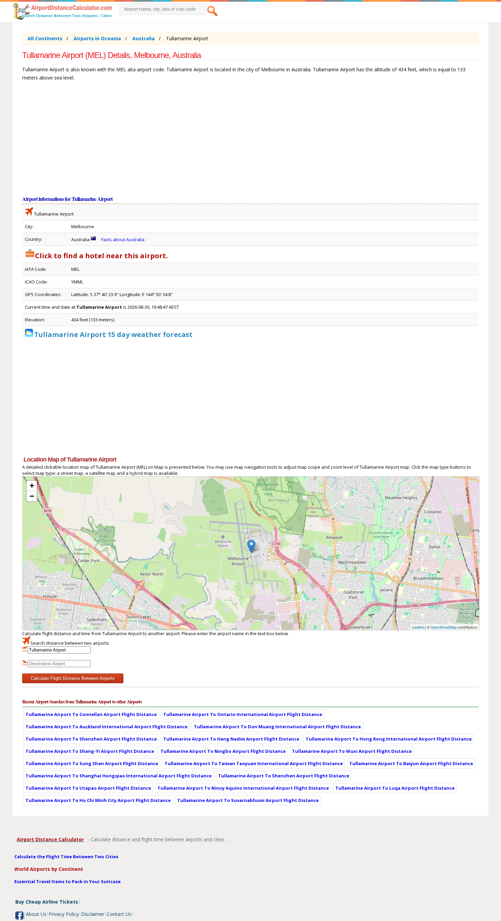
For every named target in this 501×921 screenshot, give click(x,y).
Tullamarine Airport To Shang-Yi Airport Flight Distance (90, 751)
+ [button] (32, 485)
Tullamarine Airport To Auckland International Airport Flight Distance (106, 726)
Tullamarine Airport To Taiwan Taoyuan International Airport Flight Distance (254, 763)
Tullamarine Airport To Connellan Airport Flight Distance (91, 714)
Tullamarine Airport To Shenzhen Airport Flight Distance (91, 739)
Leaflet (418, 627)
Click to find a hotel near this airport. (101, 255)
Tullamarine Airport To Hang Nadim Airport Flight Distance (231, 739)
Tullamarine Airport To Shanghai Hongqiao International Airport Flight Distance (119, 776)
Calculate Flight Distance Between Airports (73, 678)
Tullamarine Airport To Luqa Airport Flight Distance (395, 788)
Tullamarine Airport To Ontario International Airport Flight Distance (242, 714)
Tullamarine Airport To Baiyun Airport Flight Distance (411, 763)
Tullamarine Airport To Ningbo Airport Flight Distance (223, 751)
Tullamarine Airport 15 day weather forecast (113, 334)
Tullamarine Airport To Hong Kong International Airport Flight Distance (389, 739)
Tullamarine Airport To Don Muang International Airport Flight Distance (277, 726)
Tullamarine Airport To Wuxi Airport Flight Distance (352, 751)
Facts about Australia (123, 239)
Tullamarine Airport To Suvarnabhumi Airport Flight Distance (248, 800)
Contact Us (119, 914)
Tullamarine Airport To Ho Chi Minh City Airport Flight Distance (98, 800)
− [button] (32, 496)
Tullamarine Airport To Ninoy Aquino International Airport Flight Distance (243, 788)
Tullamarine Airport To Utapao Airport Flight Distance (88, 788)
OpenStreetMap (443, 627)
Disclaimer (92, 914)
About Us (36, 914)
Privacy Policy (64, 914)
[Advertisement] (226, 141)
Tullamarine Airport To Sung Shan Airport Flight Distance (92, 763)
